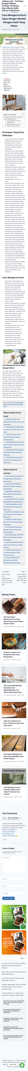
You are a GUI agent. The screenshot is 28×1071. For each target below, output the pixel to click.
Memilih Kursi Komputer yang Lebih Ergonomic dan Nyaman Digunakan (14, 514)
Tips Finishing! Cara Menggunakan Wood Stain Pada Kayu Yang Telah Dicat (7, 578)
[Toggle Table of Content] (22, 115)
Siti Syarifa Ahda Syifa (10, 626)
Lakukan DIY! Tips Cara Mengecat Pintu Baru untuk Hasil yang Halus (14, 422)
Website (5, 893)
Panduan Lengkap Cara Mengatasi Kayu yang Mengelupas (12, 654)
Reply (5, 839)
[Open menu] (24, 6)
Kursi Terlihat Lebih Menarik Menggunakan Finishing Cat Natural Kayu (13, 479)
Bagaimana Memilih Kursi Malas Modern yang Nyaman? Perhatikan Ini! (13, 494)
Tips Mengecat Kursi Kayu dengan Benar (14, 121)
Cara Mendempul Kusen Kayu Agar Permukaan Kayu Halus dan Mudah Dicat (14, 445)
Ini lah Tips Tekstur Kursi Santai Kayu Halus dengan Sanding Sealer (12, 437)
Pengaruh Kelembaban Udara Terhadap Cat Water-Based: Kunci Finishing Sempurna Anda (14, 987)
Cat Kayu (7, 659)
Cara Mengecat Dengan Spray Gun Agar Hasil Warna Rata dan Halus (14, 429)
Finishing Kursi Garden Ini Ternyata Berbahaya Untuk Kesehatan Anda (13, 552)
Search (22, 958)
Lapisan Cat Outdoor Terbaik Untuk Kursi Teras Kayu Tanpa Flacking (13, 545)
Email (5, 886)
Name (5, 879)
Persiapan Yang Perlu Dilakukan (13, 117)
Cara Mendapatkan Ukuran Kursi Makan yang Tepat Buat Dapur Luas (13, 507)
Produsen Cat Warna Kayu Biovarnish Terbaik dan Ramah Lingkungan (13, 522)
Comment (6, 857)
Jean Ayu (7, 728)
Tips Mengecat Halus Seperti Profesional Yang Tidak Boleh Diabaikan (13, 452)
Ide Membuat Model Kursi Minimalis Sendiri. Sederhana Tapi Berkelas (13, 486)
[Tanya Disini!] (22, 1065)
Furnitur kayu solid (7, 47)
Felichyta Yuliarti (7, 29)
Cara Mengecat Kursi (10, 119)
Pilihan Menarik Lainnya (13, 126)
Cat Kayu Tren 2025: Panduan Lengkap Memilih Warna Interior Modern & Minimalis (13, 966)
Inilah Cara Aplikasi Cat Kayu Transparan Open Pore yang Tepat (14, 723)
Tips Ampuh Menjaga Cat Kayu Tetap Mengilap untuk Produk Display (14, 756)
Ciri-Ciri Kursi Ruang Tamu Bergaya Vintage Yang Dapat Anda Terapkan (13, 529)
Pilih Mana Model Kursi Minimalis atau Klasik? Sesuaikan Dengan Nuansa (12, 560)
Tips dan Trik (14, 12)
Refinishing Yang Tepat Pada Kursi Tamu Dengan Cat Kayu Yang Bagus (13, 537)
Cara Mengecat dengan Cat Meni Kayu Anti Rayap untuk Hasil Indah (13, 460)
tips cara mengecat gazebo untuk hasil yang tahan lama (13, 404)
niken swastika (13, 818)
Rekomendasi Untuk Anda (14, 124)
